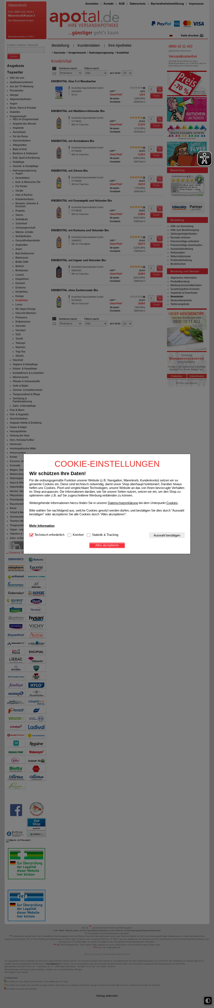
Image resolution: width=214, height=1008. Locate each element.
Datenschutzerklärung (123, 503)
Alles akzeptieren (107, 545)
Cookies (172, 503)
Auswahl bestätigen (167, 535)
